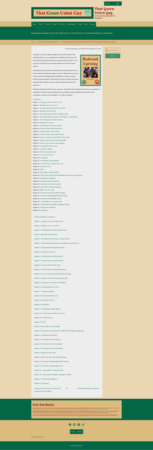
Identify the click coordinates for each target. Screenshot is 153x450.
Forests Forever (45, 166)
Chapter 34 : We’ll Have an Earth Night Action (48, 366)
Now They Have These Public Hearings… (53, 193)
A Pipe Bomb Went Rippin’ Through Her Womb (55, 204)
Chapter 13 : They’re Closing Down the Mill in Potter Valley (52, 274)
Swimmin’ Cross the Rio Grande (50, 184)
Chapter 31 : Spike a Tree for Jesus (45, 353)
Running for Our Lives (47, 123)
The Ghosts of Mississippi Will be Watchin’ (53, 196)
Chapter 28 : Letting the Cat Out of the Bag (47, 339)
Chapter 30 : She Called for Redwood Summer (48, 348)
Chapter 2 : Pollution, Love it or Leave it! (46, 225)
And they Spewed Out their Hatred (50, 125)
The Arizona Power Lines (48, 152)
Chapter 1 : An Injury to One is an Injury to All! (48, 221)
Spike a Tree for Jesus (47, 190)
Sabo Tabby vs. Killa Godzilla (49, 172)
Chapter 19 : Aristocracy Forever (44, 300)
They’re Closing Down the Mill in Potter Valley (55, 137)
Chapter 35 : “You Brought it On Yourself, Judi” (49, 370)
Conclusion (44, 210)
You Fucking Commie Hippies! (49, 160)
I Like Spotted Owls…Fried (48, 146)
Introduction (37, 99)
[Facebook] (70, 424)
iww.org (117, 415)
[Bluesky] (74, 424)
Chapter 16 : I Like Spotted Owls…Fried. (46, 287)
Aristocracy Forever (46, 155)
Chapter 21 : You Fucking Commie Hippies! (47, 309)
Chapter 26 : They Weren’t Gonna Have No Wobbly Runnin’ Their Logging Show (59, 331)
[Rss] (79, 424)
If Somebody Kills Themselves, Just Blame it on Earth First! (59, 117)
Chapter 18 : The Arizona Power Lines (46, 296)
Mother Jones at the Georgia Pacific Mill (53, 140)
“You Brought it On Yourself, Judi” (51, 201)
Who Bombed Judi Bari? (48, 207)
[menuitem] (108, 3)
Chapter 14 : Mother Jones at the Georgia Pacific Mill (50, 278)
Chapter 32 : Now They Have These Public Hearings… (50, 357)
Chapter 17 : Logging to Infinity (44, 291)
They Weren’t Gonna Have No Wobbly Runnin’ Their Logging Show (61, 175)
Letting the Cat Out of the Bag (49, 181)
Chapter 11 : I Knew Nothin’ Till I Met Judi (47, 265)
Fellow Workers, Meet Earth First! (51, 128)
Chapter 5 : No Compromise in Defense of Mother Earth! (52, 239)
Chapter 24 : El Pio (39, 322)
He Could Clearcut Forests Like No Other (53, 108)
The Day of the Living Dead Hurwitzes (52, 134)
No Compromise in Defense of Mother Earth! (54, 114)
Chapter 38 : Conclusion (41, 383)
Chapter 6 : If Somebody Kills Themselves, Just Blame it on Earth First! (56, 243)
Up (66, 388)
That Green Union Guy (104, 11)
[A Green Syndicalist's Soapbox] (62, 13)
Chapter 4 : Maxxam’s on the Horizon (45, 234)
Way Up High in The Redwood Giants (51, 120)
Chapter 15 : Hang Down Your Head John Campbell (50, 282)
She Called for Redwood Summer (51, 187)
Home (33, 42)
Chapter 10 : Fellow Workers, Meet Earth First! (48, 261)
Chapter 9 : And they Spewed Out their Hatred (48, 256)
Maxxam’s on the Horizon (48, 111)
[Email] (83, 424)
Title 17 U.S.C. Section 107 (105, 410)
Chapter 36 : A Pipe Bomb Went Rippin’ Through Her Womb (52, 374)
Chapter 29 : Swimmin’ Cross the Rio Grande (48, 344)
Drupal (41, 437)
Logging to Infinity (46, 149)
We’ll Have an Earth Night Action (50, 198)
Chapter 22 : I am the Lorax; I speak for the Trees (49, 313)
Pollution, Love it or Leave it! (49, 105)
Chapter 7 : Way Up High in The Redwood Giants (49, 247)
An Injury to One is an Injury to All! (50, 102)
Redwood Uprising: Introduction (44, 217)
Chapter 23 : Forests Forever (43, 317)
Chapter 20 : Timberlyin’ (41, 304)
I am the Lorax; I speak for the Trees (51, 163)
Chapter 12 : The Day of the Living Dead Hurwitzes (50, 269)
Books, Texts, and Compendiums (48, 42)
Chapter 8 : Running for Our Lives (44, 252)
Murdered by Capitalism (48, 178)
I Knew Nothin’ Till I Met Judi (49, 131)
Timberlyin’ (44, 158)
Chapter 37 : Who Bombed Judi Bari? (45, 379)
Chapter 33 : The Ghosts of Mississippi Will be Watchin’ (51, 361)
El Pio (42, 169)
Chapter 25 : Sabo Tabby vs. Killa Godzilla (47, 326)
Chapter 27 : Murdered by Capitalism (45, 335)
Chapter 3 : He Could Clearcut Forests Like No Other (50, 230)
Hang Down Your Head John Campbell (52, 143)
